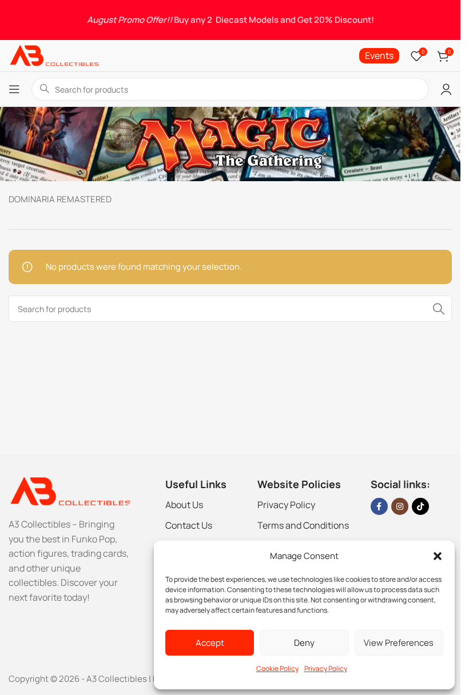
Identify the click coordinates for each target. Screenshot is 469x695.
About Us (184, 504)
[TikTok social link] (420, 506)
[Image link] (70, 491)
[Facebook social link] (379, 506)
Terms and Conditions (303, 525)
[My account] (446, 89)
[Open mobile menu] (14, 89)
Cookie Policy (277, 668)
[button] (437, 556)
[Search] (439, 308)
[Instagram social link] (399, 506)
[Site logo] (54, 55)
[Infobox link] (379, 55)
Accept (210, 643)
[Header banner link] (230, 20)
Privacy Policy (325, 668)
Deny (304, 643)
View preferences (399, 643)
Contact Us (188, 525)
